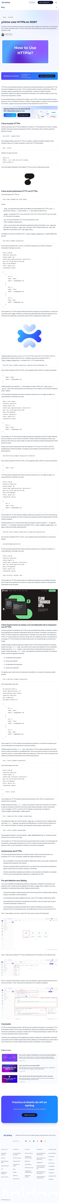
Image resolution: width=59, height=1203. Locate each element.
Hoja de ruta (16, 1179)
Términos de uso (29, 1167)
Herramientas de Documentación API (41, 1167)
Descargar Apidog (4, 1154)
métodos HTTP (22, 356)
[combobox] (16, 1141)
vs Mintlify (50, 1179)
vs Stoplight (51, 1166)
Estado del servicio (27, 1176)
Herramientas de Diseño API (41, 1158)
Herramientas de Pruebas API (41, 1154)
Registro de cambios (4, 1173)
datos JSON (31, 360)
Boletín (15, 1172)
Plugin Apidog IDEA (4, 1162)
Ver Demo (32, 2)
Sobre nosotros (29, 1153)
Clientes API (39, 1162)
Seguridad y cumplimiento (28, 1171)
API (2, 1169)
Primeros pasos (17, 1158)
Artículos (15, 1175)
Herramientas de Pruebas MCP (41, 1177)
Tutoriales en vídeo (16, 1165)
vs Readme (51, 1173)
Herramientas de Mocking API (41, 1172)
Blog (14, 1169)
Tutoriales (10, 17)
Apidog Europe (5, 1166)
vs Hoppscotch (52, 1176)
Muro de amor (4, 1177)
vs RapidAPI (51, 1169)
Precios (3, 1158)
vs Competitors (52, 1153)
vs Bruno (50, 1160)
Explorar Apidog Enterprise (47, 76)
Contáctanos (28, 1164)
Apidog (3, 884)
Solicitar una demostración (28, 1157)
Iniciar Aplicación (44, 2)
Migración (27, 1161)
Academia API (16, 1161)
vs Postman (51, 1156)
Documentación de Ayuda (17, 1154)
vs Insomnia (51, 1163)
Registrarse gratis (29, 1115)
